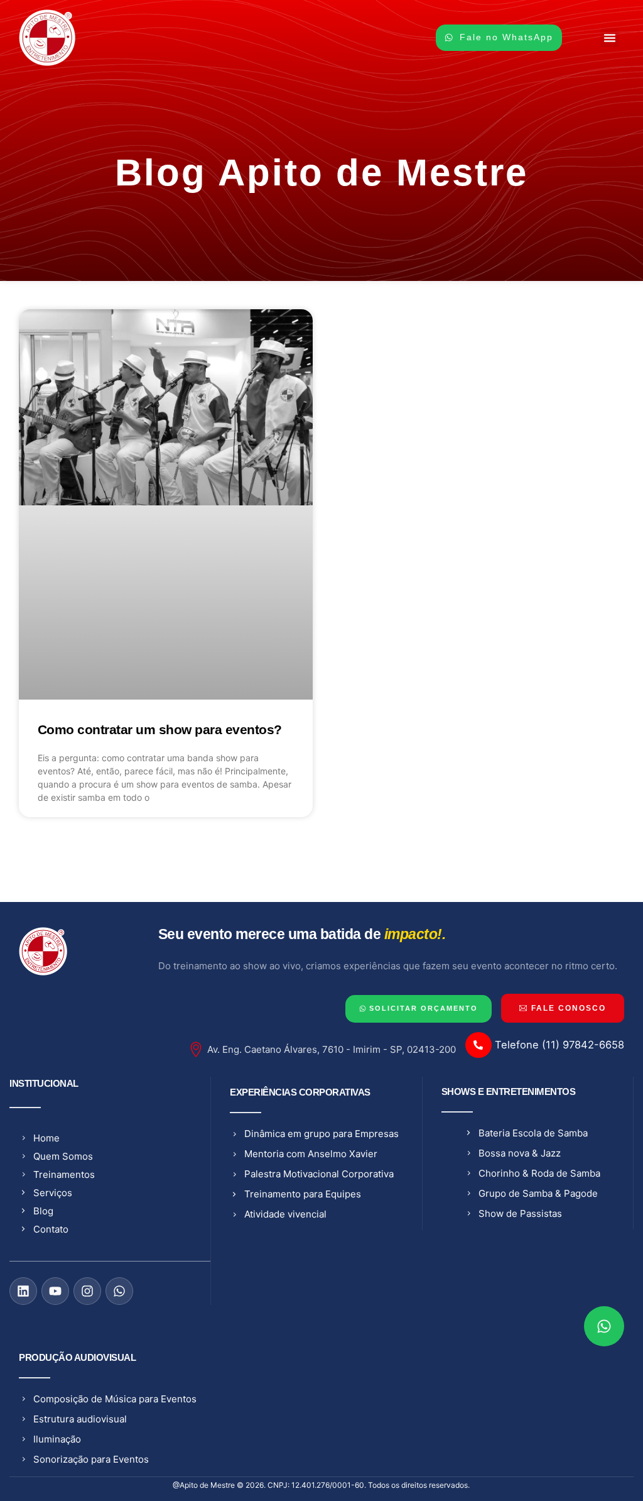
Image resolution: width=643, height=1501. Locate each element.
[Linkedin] (23, 1291)
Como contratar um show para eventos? (160, 729)
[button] (609, 37)
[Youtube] (55, 1291)
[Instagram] (87, 1291)
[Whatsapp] (119, 1291)
